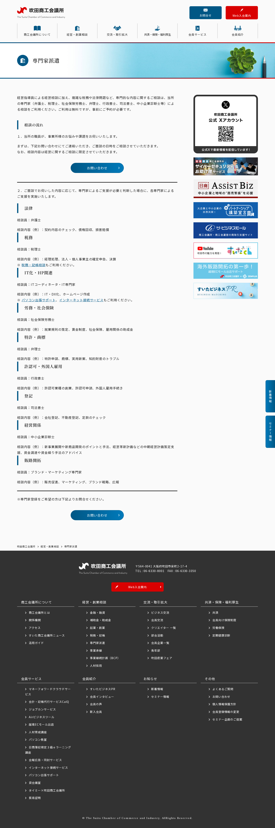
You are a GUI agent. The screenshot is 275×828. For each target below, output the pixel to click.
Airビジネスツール (41, 717)
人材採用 (96, 666)
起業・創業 (97, 628)
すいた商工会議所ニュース (47, 635)
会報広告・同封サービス (45, 760)
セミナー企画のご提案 (227, 719)
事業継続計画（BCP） (105, 658)
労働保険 (218, 628)
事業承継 (96, 650)
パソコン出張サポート (39, 299)
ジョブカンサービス (42, 709)
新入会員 (96, 712)
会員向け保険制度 (224, 620)
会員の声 (96, 704)
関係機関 (35, 620)
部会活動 (157, 635)
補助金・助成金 (100, 620)
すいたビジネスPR (102, 689)
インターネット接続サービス (81, 299)
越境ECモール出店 (41, 724)
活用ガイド (36, 643)
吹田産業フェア (161, 658)
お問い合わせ (97, 167)
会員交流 (157, 620)
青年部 (155, 650)
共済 (215, 613)
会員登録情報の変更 (226, 712)
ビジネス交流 (160, 613)
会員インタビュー (102, 697)
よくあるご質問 (223, 689)
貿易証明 (35, 798)
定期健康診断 (221, 635)
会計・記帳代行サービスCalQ (49, 702)
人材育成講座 (38, 732)
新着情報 (157, 689)
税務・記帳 (97, 635)
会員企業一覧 (161, 643)
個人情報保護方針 (224, 704)
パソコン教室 (38, 740)
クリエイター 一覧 (163, 628)
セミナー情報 (160, 697)
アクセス (35, 628)
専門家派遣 (97, 643)
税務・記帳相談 (33, 264)
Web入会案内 (242, 16)
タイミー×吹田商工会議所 (47, 790)
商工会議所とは (39, 613)
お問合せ (206, 15)
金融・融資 (97, 613)
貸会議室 (35, 783)
